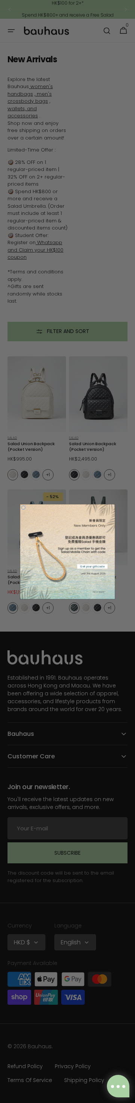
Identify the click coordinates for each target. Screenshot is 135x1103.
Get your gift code (92, 566)
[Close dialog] (23, 507)
